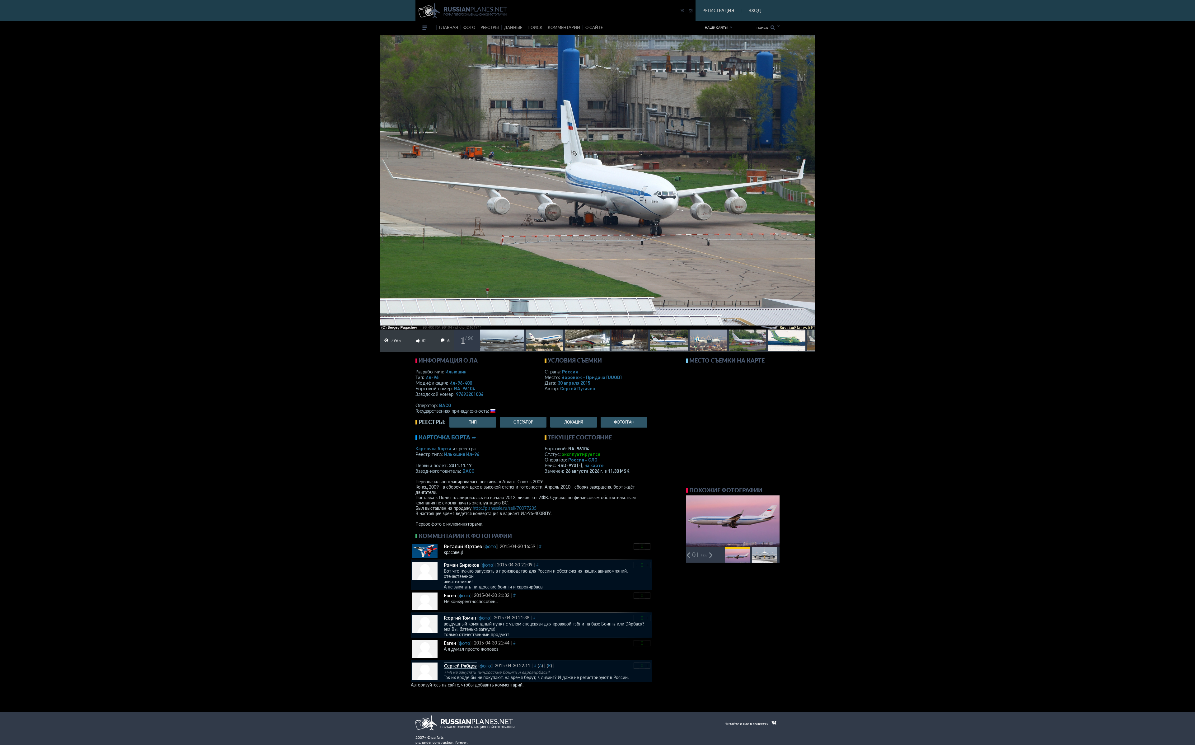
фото (469, 27)
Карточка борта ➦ (447, 437)
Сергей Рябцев (460, 665)
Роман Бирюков (461, 565)
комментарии (564, 27)
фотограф (624, 422)
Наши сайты (716, 27)
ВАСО (445, 405)
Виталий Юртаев (463, 546)
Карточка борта (433, 448)
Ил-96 (431, 377)
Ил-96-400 (460, 383)
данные (513, 27)
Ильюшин (455, 371)
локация (573, 422)
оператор (523, 422)
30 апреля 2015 (574, 383)
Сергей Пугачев (577, 388)
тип (473, 422)
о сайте (594, 27)
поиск (534, 27)
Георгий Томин (460, 618)
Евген (450, 595)
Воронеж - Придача (591, 377)
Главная (448, 27)
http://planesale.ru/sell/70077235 (505, 508)
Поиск (764, 28)
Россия (570, 371)
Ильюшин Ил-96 (461, 454)
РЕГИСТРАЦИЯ (718, 10)
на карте (594, 465)
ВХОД (754, 10)
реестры (489, 27)
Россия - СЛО (583, 459)
